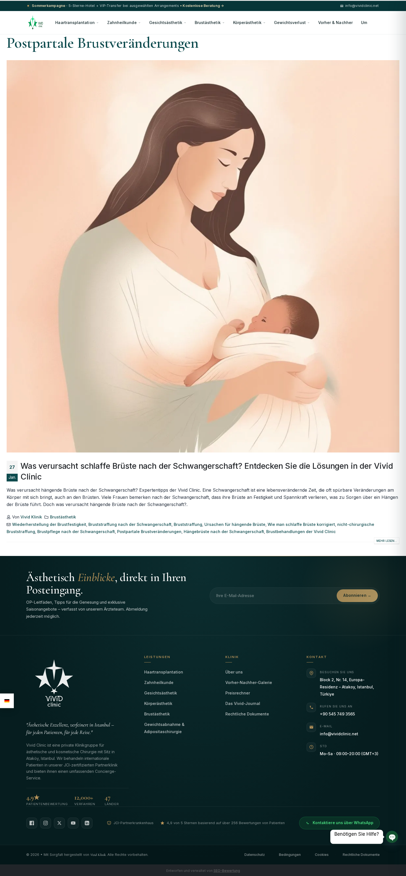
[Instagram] (45, 823)
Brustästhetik (208, 22)
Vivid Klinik (31, 517)
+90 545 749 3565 (337, 714)
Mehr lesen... (386, 540)
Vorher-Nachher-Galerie (248, 682)
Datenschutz (254, 855)
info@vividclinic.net (339, 733)
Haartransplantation (74, 22)
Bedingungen (290, 855)
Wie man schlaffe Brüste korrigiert (301, 524)
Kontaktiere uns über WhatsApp (343, 823)
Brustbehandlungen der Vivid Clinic (301, 531)
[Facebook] (31, 823)
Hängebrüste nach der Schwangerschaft (224, 531)
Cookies (322, 855)
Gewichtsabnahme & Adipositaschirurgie (164, 728)
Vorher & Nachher (335, 22)
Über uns (234, 672)
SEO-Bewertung (226, 871)
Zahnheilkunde (122, 22)
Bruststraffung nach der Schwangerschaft (130, 524)
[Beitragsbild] (203, 256)
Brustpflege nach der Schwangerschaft (76, 531)
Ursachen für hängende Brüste (234, 524)
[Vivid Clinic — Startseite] (35, 22)
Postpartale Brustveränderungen (149, 531)
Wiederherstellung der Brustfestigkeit (49, 524)
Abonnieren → (357, 595)
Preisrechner (237, 693)
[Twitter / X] (59, 823)
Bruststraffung (188, 524)
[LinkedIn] (87, 823)
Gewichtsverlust (290, 22)
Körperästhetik (247, 22)
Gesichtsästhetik (165, 22)
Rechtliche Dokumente (247, 714)
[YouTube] (73, 823)
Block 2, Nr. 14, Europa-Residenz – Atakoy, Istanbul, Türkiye (347, 686)
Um (364, 22)
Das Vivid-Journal (242, 703)
